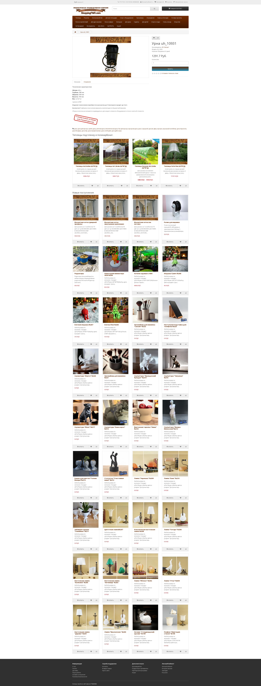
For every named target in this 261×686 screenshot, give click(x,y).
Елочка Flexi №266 (111, 325)
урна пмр (84, 131)
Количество (155, 59)
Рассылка (165, 672)
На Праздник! (80, 26)
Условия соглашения (78, 675)
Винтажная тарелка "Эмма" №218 (145, 428)
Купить (170, 69)
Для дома (128, 22)
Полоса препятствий (82, 22)
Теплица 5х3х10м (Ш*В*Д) (174, 166)
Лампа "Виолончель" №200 (115, 632)
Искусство (177, 22)
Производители (137, 666)
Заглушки (119, 22)
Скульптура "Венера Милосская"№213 (172, 428)
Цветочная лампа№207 (113, 529)
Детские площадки (111, 18)
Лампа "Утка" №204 (172, 581)
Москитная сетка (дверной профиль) (86, 223)
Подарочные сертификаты (140, 668)
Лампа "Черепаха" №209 (144, 478)
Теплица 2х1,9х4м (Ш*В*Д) (116, 166)
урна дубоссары (117, 131)
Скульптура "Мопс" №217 (85, 427)
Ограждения (150, 18)
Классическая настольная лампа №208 (144, 530)
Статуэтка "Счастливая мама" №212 (114, 479)
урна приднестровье (94, 131)
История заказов (167, 668)
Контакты (105, 666)
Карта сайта (105, 670)
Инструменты (91, 26)
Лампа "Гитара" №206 (173, 529)
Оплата (74, 668)
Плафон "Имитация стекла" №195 (172, 633)
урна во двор (153, 129)
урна (75, 129)
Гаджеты (136, 22)
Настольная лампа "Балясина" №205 (82, 581)
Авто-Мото (101, 26)
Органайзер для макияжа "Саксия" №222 (144, 325)
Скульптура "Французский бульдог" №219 (145, 377)
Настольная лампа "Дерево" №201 (82, 633)
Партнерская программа (139, 670)
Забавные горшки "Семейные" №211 (82, 530)
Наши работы (76, 672)
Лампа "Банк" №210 (171, 478)
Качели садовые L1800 (143, 273)
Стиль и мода (167, 22)
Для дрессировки (96, 22)
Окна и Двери (109, 22)
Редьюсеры (79, 273)
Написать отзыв (173, 73)
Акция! (119, 26)
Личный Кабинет (167, 666)
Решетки (86, 18)
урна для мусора (83, 129)
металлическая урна (111, 129)
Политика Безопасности (79, 677)
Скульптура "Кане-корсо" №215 (114, 428)
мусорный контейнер (169, 129)
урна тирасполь (182, 129)
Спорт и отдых (155, 22)
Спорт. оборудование (126, 18)
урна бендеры (76, 131)
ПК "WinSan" (165, 47)
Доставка (75, 670)
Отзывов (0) (87, 82)
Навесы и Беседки (162, 18)
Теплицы (78, 18)
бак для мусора (123, 129)
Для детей (145, 22)
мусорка (159, 129)
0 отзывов (165, 73)
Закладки (165, 670)
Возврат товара (107, 668)
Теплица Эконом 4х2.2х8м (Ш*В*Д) (145, 167)
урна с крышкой (143, 129)
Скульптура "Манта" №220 (85, 376)
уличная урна (100, 129)
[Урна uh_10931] (110, 57)
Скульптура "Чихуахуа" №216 (173, 377)
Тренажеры (140, 18)
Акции (134, 672)
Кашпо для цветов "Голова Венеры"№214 (86, 479)
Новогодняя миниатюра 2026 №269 (114, 274)
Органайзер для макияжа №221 (114, 377)
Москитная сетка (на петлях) (142, 223)
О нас (74, 666)
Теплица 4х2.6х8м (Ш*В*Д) (86, 166)
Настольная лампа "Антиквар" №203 (111, 581)
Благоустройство (97, 18)
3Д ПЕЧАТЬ (110, 26)
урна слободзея (106, 131)
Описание (77, 82)
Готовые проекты (176, 18)
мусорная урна (133, 129)
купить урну (92, 129)
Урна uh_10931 (84, 32)
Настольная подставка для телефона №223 (175, 325)
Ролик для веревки (172, 222)
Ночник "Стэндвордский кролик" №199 (144, 633)
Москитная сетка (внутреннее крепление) (114, 223)
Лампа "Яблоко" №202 (143, 581)
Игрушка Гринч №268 (172, 273)
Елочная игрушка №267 (84, 325)
